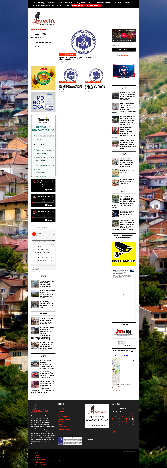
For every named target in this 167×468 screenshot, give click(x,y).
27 (122, 424)
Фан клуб (41, 3)
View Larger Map (116, 390)
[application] (124, 35)
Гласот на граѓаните (66, 3)
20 (122, 421)
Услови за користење (40, 464)
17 (112, 421)
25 (116, 424)
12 (119, 419)
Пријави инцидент (93, 5)
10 (112, 419)
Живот (66, 5)
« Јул (113, 432)
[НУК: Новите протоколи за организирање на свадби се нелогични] (96, 75)
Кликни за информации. (121, 355)
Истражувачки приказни (103, 3)
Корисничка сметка (123, 55)
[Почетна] (33, 2)
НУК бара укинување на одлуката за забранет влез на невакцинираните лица (78, 59)
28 (126, 424)
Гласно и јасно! (78, 5)
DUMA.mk (38, 271)
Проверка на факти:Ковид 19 (43, 5)
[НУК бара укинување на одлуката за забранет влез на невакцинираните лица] (83, 42)
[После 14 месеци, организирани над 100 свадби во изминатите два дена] (70, 75)
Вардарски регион (83, 3)
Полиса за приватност (40, 462)
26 (119, 424)
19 (119, 421)
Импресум (37, 456)
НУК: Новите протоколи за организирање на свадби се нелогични (95, 87)
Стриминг (51, 3)
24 (112, 424)
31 (112, 427)
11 (115, 419)
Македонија (71, 54)
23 (133, 421)
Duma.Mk (33, 271)
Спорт (127, 3)
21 (126, 421)
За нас (36, 452)
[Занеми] (131, 40)
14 (126, 419)
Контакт (37, 457)
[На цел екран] (133, 40)
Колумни (118, 3)
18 (115, 421)
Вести (59, 5)
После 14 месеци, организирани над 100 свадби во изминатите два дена (70, 87)
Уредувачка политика (40, 459)
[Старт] (114, 40)
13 (122, 419)
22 (129, 421)
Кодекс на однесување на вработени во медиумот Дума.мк (49, 461)
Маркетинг (37, 454)
